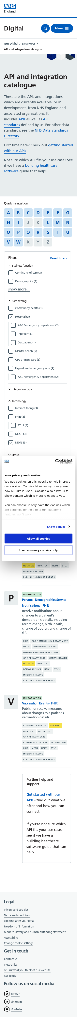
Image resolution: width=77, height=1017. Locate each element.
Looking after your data (19, 921)
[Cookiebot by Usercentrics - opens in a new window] (55, 461)
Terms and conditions (17, 915)
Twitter (15, 994)
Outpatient (45, 731)
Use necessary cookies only (38, 550)
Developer (28, 43)
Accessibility (11, 937)
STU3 (65, 566)
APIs (21, 119)
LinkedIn (16, 1002)
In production (32, 594)
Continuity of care (45, 646)
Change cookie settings (18, 943)
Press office (10, 965)
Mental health (58, 658)
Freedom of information (19, 926)
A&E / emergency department (50, 641)
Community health (35, 725)
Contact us (10, 959)
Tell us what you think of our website (27, 970)
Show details (56, 526)
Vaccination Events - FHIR (40, 703)
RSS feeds (10, 976)
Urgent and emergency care (41, 652)
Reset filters (58, 258)
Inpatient (43, 566)
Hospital (28, 566)
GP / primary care (34, 658)
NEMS (55, 566)
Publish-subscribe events (39, 577)
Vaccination (58, 742)
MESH (26, 646)
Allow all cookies (38, 538)
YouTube (16, 1009)
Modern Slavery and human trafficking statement (34, 932)
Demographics (32, 669)
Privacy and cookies (16, 909)
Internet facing (33, 571)
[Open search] (45, 28)
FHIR (25, 641)
